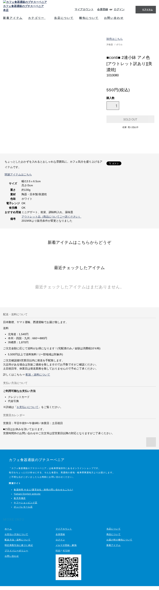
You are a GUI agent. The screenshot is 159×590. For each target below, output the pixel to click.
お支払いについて (27, 407)
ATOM (66, 550)
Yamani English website (27, 494)
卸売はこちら (114, 38)
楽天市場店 (20, 498)
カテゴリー (37, 18)
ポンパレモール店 (23, 507)
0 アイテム (148, 9)
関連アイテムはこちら (18, 174)
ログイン (119, 9)
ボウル (119, 44)
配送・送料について (38, 374)
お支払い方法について (16, 534)
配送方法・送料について (17, 540)
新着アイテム (13, 18)
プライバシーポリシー (16, 550)
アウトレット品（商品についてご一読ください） (51, 216)
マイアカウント (84, 9)
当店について (64, 18)
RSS (58, 550)
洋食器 (109, 44)
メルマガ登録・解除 (66, 545)
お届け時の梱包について (119, 540)
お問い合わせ (114, 18)
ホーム (8, 529)
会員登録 (102, 9)
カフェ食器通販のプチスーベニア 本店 (23, 8)
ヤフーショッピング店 (25, 502)
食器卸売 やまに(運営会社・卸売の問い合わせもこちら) (43, 489)
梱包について (89, 18)
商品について (113, 534)
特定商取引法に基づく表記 (19, 545)
